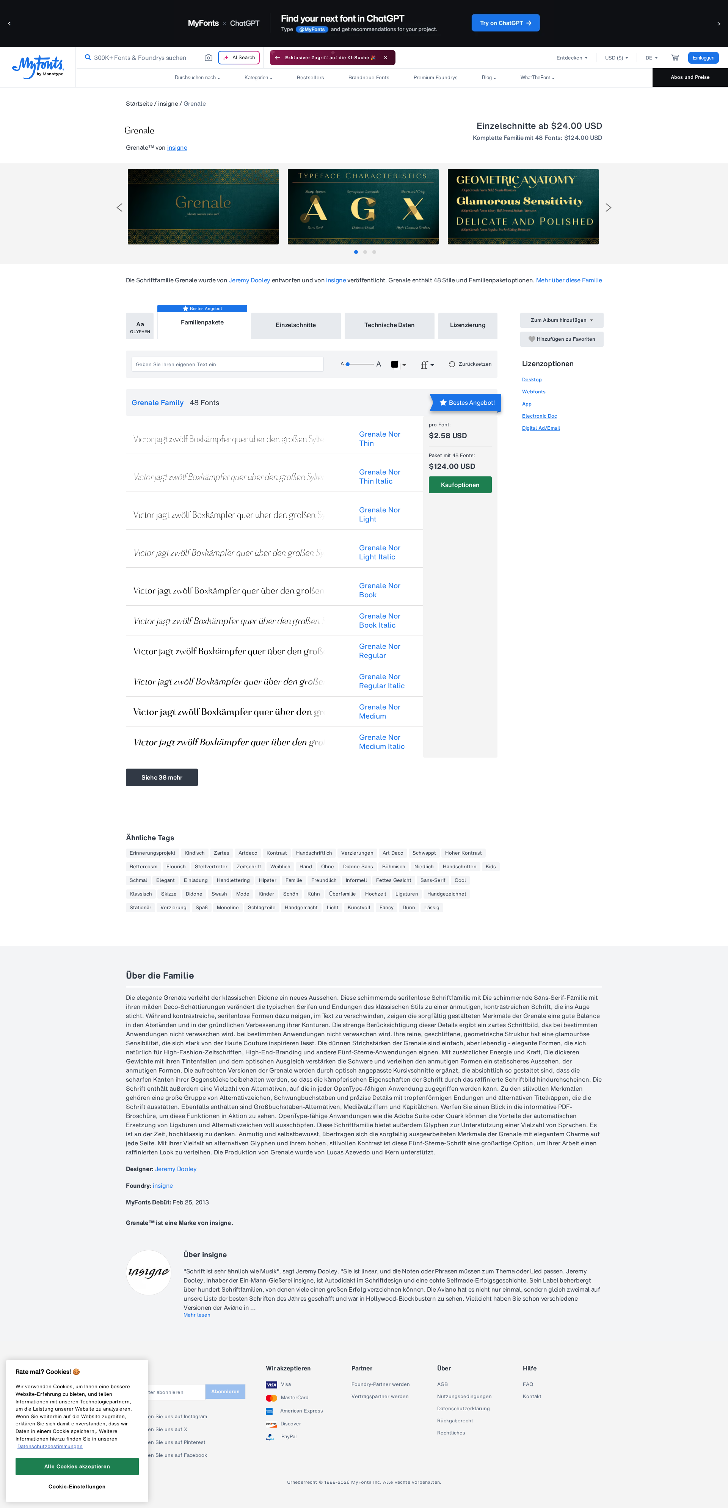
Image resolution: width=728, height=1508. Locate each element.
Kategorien (256, 77)
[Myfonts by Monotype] (38, 67)
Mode (242, 894)
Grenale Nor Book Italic (379, 620)
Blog (487, 77)
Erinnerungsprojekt (153, 853)
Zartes (221, 853)
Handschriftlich (314, 853)
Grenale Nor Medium (379, 711)
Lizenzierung (468, 324)
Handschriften (460, 867)
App (527, 403)
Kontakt (532, 1397)
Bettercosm (143, 867)
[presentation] (119, 207)
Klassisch (141, 894)
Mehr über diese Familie (569, 280)
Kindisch (195, 853)
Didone (194, 894)
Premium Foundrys (436, 77)
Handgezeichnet (446, 894)
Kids (491, 867)
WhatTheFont (535, 77)
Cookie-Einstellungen (77, 1486)
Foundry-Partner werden (380, 1384)
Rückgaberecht (455, 1421)
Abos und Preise (690, 77)
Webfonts (534, 391)
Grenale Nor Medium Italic (382, 742)
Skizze (169, 894)
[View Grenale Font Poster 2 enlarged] (363, 206)
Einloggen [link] (703, 58)
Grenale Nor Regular (379, 651)
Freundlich (324, 880)
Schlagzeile (262, 908)
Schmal (138, 880)
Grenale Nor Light (379, 514)
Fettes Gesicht (393, 880)
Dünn (409, 908)
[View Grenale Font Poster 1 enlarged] (203, 206)
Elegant (165, 880)
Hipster (267, 880)
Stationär (140, 908)
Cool (460, 880)
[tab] (356, 252)
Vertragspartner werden (380, 1397)
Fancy (387, 908)
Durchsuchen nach (195, 77)
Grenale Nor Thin (379, 438)
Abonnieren (225, 1391)
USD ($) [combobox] (614, 57)
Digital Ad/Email (541, 428)
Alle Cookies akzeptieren (77, 1466)
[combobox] (170, 57)
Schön (290, 894)
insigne (168, 103)
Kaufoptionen (460, 484)
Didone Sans (358, 867)
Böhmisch (393, 867)
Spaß (202, 908)
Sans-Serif (433, 880)
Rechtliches (451, 1433)
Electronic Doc (539, 416)
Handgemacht (301, 908)
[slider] (359, 364)
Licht (333, 908)
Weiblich (280, 867)
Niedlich (424, 867)
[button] (9, 23)
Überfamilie (342, 894)
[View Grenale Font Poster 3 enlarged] (523, 206)
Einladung (196, 880)
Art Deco (393, 853)
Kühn (314, 894)
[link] (86, 57)
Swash (219, 894)
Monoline (228, 908)
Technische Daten (389, 324)
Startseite (139, 103)
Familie (294, 880)
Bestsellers (310, 77)
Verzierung (173, 908)
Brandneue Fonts (368, 77)
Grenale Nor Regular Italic (382, 681)
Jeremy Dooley (249, 280)
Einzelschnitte (296, 324)
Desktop (532, 379)
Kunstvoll (359, 908)
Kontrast (277, 853)
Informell (356, 880)
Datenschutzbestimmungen (50, 1446)
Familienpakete (202, 322)
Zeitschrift (249, 867)
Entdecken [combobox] (569, 57)
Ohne (327, 867)
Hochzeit (375, 894)
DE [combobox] (649, 57)
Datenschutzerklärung (463, 1409)
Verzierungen (357, 853)
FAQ (528, 1384)
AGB (442, 1384)
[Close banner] (385, 57)
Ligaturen (406, 894)
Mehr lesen (197, 1315)
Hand (306, 867)
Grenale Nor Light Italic (379, 552)
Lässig (431, 908)
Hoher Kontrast (463, 853)
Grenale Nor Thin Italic (379, 476)
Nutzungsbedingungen (464, 1397)
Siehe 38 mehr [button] (161, 777)
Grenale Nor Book (379, 590)
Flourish (176, 867)
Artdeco (247, 853)
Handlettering (233, 880)
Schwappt (424, 853)
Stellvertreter (211, 867)
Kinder (266, 894)
